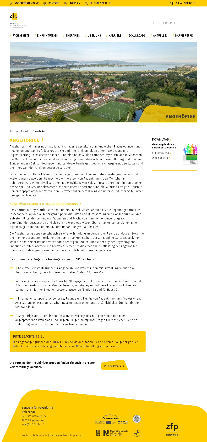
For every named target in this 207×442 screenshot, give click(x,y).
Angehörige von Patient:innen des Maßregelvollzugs (51, 316)
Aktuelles (160, 35)
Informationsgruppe (31, 298)
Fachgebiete (21, 35)
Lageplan (74, 3)
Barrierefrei (184, 35)
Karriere (115, 35)
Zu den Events (112, 366)
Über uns (94, 35)
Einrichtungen (47, 35)
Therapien (73, 35)
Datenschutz (40, 435)
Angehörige (40, 131)
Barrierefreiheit (59, 435)
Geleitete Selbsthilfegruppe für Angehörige (46, 268)
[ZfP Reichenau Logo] (18, 21)
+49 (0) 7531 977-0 (33, 424)
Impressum (76, 435)
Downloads (137, 35)
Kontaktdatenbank (27, 3)
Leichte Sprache (100, 3)
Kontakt (53, 3)
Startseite (14, 131)
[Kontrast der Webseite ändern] (171, 3)
